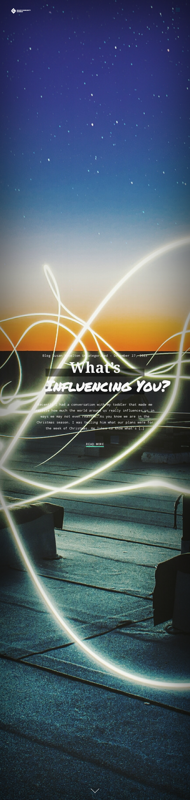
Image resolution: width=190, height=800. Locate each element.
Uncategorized (95, 355)
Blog (46, 355)
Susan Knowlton (66, 355)
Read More (95, 444)
